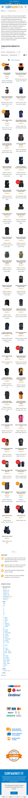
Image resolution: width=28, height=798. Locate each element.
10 (4, 612)
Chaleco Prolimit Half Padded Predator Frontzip (7, 333)
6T (4, 609)
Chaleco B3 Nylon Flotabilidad (7, 74)
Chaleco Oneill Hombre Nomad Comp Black (7, 238)
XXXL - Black (6, 660)
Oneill (4, 593)
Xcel (4, 599)
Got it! (14, 792)
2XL (4, 603)
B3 (4, 588)
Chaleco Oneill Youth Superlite (21, 144)
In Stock (5, 670)
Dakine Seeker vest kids (7, 536)
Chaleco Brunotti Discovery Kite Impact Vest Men (21, 74)
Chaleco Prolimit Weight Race (7, 356)
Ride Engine (6, 596)
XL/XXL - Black (7, 651)
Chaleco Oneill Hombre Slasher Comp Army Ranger (21, 262)
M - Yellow (5, 640)
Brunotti (5, 590)
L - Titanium (6, 623)
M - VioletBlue (6, 639)
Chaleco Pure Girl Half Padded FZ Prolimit (21, 356)
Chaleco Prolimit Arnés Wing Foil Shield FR (7, 309)
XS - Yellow (6, 657)
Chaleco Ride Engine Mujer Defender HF (7, 449)
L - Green (5, 620)
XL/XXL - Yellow (7, 652)
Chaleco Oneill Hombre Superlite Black (21, 191)
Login (10, 1)
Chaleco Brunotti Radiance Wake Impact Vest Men (7, 97)
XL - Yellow (6, 649)
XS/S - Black (6, 659)
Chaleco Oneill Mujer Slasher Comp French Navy (21, 167)
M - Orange (6, 636)
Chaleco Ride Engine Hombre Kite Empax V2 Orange (21, 402)
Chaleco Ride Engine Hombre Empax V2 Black (7, 402)
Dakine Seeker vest (21, 515)
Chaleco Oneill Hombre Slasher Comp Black (7, 286)
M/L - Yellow (6, 642)
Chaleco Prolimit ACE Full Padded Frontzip (21, 286)
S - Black (5, 645)
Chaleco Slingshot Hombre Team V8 (7, 493)
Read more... (16, 781)
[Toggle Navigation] (2, 7)
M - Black (5, 631)
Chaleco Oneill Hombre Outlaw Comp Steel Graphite (7, 262)
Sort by (3, 52)
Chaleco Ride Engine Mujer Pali (21, 425)
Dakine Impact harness (7, 515)
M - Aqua (5, 629)
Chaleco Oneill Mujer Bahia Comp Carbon (7, 167)
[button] (25, 7)
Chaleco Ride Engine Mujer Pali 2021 (7, 425)
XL (4, 646)
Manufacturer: (4, 55)
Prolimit (5, 595)
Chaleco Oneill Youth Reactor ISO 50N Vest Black (7, 145)
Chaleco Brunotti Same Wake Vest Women (21, 97)
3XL (4, 605)
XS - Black (5, 655)
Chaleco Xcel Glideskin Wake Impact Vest (21, 493)
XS (4, 654)
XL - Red (5, 648)
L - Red (5, 622)
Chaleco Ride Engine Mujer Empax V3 (7, 471)
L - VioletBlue (6, 625)
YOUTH (5, 665)
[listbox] (11, 52)
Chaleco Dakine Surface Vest (7, 121)
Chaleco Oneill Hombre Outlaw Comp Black (21, 238)
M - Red (5, 637)
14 (4, 614)
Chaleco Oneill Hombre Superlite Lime (7, 214)
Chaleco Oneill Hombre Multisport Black (21, 214)
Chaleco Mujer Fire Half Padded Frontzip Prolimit (21, 121)
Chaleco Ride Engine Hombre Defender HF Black (7, 378)
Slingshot (5, 598)
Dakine (5, 592)
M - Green (5, 634)
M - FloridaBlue (7, 632)
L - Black (5, 619)
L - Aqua (5, 617)
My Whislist (16, 1)
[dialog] (14, 790)
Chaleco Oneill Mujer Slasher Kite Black (7, 191)
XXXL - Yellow (6, 663)
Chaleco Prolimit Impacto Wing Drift (21, 333)
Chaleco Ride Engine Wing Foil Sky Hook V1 (21, 471)
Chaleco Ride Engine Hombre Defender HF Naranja (21, 379)
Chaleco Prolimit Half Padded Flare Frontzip (21, 309)
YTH (4, 666)
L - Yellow (5, 626)
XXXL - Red (6, 662)
